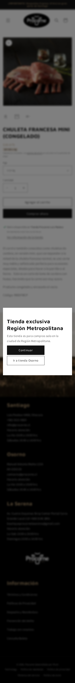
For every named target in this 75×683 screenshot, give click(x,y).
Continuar (26, 350)
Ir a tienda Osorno (26, 360)
